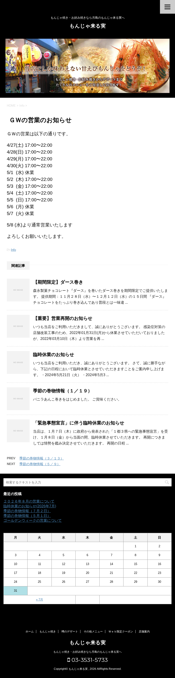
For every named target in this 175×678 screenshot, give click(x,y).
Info (13, 250)
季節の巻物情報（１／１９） (62, 390)
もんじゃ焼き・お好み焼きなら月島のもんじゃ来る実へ (87, 651)
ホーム (30, 631)
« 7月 (39, 599)
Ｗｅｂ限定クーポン (120, 631)
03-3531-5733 (89, 659)
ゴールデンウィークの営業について (32, 520)
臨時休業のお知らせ (53, 354)
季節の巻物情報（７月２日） (27, 511)
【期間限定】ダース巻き (58, 282)
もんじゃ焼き (47, 631)
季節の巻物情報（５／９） (39, 464)
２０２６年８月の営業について (28, 501)
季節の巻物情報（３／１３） (41, 458)
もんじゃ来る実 (87, 26)
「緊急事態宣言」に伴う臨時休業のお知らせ (78, 422)
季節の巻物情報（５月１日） (27, 516)
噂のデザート (70, 631)
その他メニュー (93, 631)
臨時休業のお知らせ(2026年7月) (29, 506)
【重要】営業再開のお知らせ (62, 318)
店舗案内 (144, 631)
